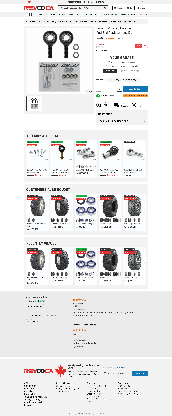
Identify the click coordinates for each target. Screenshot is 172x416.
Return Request (63, 391)
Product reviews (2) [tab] (35, 315)
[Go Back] (26, 21)
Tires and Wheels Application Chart (100, 400)
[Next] (95, 166)
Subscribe (140, 373)
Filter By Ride (110, 71)
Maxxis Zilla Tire (105, 224)
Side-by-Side (37, 15)
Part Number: (101, 79)
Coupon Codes (93, 391)
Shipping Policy (94, 394)
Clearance (143, 15)
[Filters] (28, 321)
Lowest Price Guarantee (97, 386)
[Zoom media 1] (89, 91)
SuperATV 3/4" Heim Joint (85, 170)
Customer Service (63, 386)
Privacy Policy (93, 396)
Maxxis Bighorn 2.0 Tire (132, 224)
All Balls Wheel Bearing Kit (85, 224)
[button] (111, 38)
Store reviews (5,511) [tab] (54, 315)
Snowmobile (73, 15)
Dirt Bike (62, 15)
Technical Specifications (113, 121)
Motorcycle (50, 15)
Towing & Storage (110, 15)
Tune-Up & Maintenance (91, 15)
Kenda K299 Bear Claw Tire (60, 224)
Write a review (35, 306)
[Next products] (145, 152)
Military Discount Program (67, 388)
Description (105, 114)
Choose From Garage (131, 71)
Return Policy (93, 388)
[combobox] (82, 8)
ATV (26, 15)
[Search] (105, 8)
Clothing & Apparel (128, 15)
